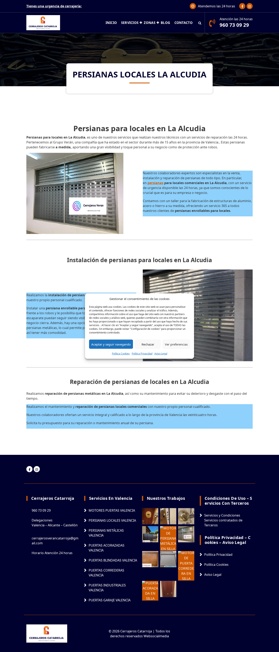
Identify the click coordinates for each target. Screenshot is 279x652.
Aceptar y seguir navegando (111, 344)
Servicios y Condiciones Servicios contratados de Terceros (223, 520)
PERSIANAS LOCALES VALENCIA (112, 520)
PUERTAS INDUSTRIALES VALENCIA (107, 587)
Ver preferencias (176, 344)
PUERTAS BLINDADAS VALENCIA (113, 560)
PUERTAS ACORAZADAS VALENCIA (106, 547)
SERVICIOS (130, 22)
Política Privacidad (142, 353)
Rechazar (148, 344)
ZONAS (149, 22)
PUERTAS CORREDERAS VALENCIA (106, 572)
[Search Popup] (200, 23)
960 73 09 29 (234, 24)
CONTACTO (183, 22)
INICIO (111, 22)
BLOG (165, 22)
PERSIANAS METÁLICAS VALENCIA (106, 533)
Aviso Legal (160, 353)
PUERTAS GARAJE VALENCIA (110, 600)
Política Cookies (121, 353)
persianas (155, 183)
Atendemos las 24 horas (216, 6)
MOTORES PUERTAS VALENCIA (112, 510)
